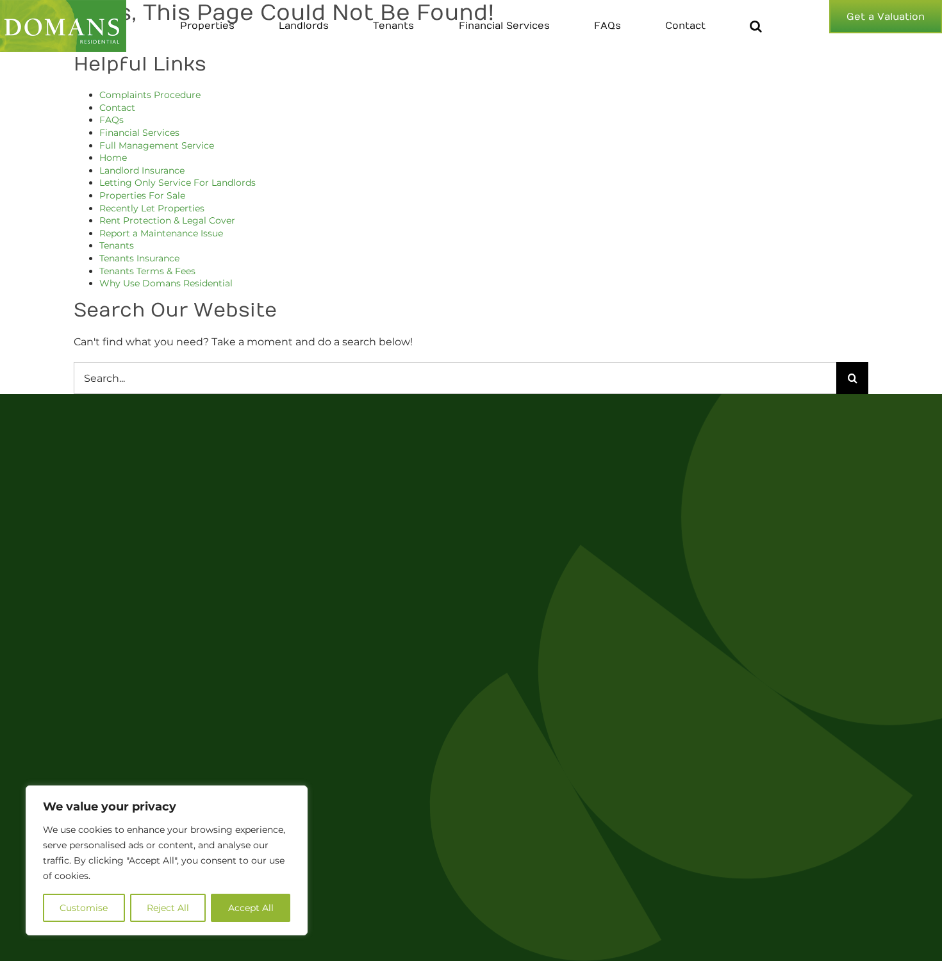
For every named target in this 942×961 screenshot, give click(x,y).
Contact (117, 107)
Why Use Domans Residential (166, 283)
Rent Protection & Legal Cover (167, 220)
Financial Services (139, 132)
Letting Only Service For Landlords (177, 182)
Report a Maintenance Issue (161, 233)
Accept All (251, 908)
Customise (84, 908)
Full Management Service (156, 145)
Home (113, 157)
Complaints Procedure (150, 95)
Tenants (116, 245)
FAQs (111, 120)
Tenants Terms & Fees (147, 271)
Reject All (168, 908)
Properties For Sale (142, 195)
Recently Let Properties (151, 208)
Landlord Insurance (142, 170)
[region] (167, 860)
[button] (755, 26)
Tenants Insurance (139, 258)
